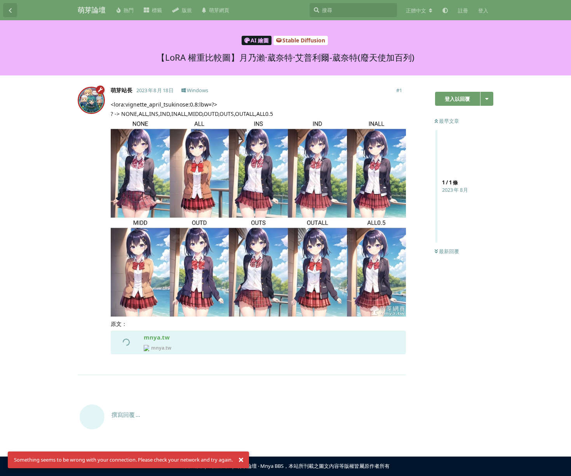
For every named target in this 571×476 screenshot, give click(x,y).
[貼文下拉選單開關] (399, 365)
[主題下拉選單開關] (486, 99)
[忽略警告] (241, 460)
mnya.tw (157, 337)
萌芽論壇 (92, 9)
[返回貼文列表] (10, 10)
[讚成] (366, 365)
